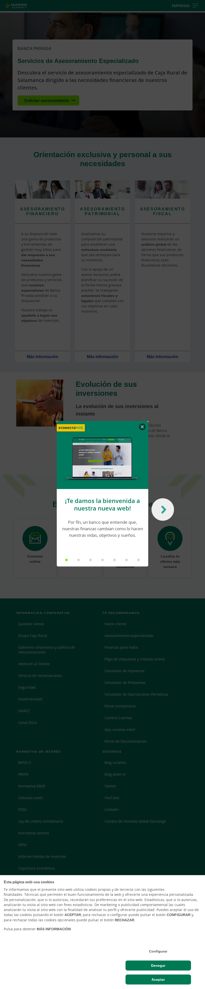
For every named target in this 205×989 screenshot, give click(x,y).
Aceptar (158, 979)
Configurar (158, 951)
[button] (67, 559)
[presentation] (161, 510)
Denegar (158, 965)
